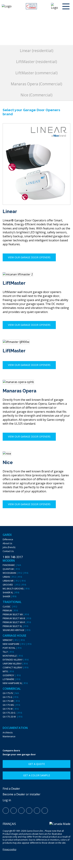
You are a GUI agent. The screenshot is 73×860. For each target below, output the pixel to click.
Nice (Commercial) (36, 94)
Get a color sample (36, 775)
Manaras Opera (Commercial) (36, 83)
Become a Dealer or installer (21, 794)
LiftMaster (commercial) (36, 72)
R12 (20, 573)
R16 (18, 569)
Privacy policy (9, 849)
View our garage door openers (29, 257)
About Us (7, 543)
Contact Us (8, 551)
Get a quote (36, 764)
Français (9, 824)
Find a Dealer (11, 789)
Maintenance (9, 736)
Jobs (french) (9, 547)
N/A (19, 565)
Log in (7, 800)
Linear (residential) (36, 50)
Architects (8, 733)
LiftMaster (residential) (36, 61)
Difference (8, 539)
